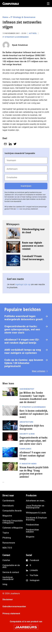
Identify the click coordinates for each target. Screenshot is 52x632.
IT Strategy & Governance (22, 17)
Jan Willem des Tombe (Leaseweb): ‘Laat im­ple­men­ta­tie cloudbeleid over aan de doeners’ (33, 397)
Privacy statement (11, 613)
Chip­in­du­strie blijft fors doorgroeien (32, 427)
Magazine (7, 515)
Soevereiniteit (27, 389)
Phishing (7, 538)
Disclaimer (8, 599)
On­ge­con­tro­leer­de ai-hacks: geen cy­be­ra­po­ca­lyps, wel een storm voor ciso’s (34, 440)
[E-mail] (5, 143)
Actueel (33, 33)
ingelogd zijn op (22, 284)
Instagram (35, 580)
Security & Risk (27, 434)
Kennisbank (8, 505)
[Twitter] (15, 143)
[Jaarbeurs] (26, 626)
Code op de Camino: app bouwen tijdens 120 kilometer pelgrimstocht (23, 363)
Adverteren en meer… (36, 500)
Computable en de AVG (11, 566)
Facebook (34, 560)
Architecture (26, 422)
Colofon (6, 560)
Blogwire (30, 537)
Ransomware (9, 543)
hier (17, 209)
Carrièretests (9, 500)
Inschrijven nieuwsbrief (8, 578)
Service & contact (11, 572)
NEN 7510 (7, 548)
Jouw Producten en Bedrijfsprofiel (35, 506)
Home (5, 17)
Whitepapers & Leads (36, 512)
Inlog (5, 584)
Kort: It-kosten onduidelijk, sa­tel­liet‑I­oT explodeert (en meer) (34, 414)
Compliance (25, 449)
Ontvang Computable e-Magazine (13, 522)
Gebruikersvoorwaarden (14, 606)
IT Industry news (28, 464)
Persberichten (32, 525)
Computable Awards (12, 510)
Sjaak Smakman (20, 45)
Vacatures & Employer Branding (36, 518)
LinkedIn (34, 570)
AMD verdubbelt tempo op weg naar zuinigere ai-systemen (22, 351)
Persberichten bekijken (32, 531)
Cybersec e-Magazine (13, 528)
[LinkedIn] (10, 143)
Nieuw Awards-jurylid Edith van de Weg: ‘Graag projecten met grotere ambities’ (34, 472)
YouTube (34, 575)
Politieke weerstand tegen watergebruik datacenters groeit (23, 318)
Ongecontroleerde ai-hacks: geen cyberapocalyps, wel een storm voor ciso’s (22, 329)
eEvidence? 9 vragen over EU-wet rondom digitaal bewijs (22, 341)
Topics (6, 533)
